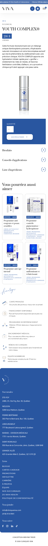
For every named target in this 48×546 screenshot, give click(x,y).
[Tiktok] (17, 526)
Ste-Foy (5, 397)
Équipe (5, 487)
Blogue (6, 466)
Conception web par (24, 537)
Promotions (9, 473)
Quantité (11, 124)
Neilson (6, 406)
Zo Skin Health (10, 494)
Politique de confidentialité (17, 498)
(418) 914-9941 (8, 514)
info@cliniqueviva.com (11, 510)
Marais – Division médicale (15, 433)
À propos (7, 484)
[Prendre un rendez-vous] (37, 8)
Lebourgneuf (8, 424)
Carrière (6, 480)
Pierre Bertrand (10, 415)
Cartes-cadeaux (10, 470)
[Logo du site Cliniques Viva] (7, 8)
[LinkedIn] (12, 526)
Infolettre (8, 477)
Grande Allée (8, 450)
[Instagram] (7, 526)
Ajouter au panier (17, 137)
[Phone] (32, 8)
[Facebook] (2, 526)
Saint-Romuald (9, 442)
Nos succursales (11, 491)
